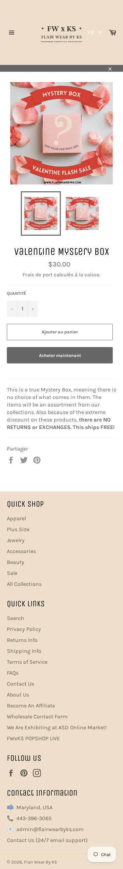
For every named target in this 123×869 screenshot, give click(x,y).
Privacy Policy (24, 629)
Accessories (21, 551)
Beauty (15, 562)
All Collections (24, 584)
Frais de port (38, 275)
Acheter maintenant (60, 355)
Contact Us (20, 683)
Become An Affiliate (31, 705)
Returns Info (22, 640)
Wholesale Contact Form (37, 716)
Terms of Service (27, 662)
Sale (12, 573)
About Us (18, 694)
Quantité (16, 293)
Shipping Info (24, 651)
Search (15, 618)
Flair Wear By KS (40, 862)
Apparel (16, 518)
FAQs (12, 673)
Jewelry (16, 540)
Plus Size (18, 529)
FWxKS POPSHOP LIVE (33, 738)
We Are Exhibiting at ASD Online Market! (57, 727)
